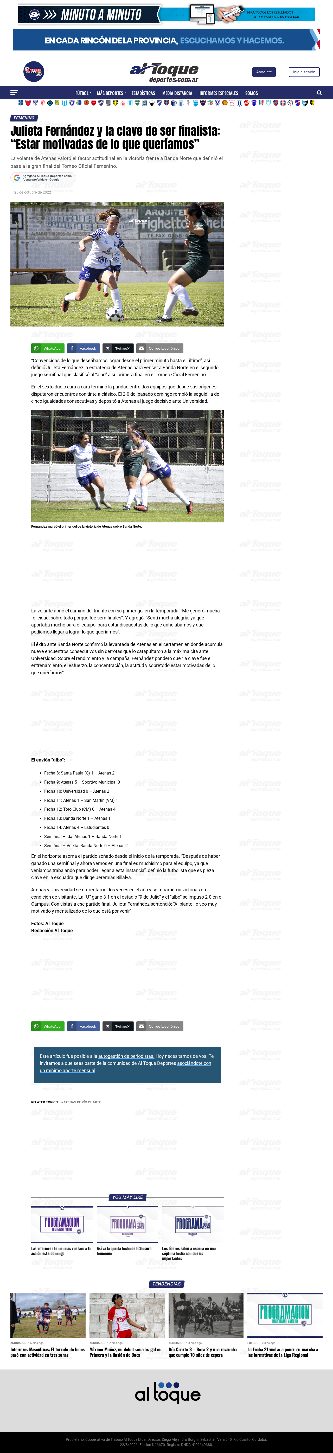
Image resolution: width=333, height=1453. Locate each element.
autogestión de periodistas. (126, 1056)
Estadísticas (143, 93)
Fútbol (81, 93)
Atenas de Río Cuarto (82, 1102)
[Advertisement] (127, 569)
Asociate (264, 72)
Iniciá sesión (304, 72)
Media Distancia (177, 93)
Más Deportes (110, 93)
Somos (251, 93)
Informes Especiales (219, 93)
